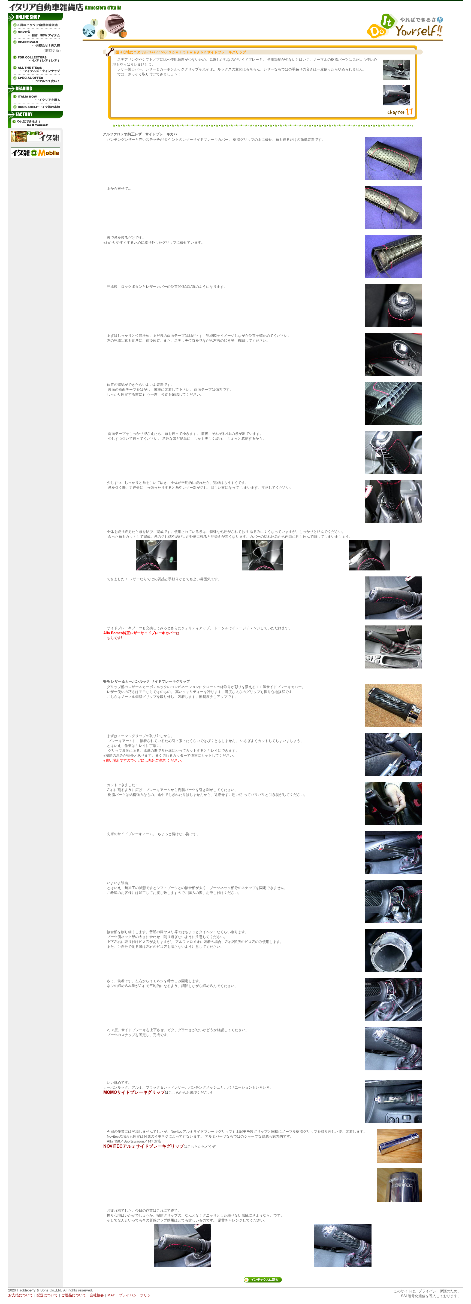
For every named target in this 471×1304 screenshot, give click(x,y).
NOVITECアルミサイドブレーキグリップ (143, 1146)
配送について (47, 1294)
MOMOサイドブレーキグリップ (134, 1092)
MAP (111, 1294)
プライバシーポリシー (136, 1294)
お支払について (20, 1294)
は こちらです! (141, 635)
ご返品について (73, 1294)
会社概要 (97, 1294)
